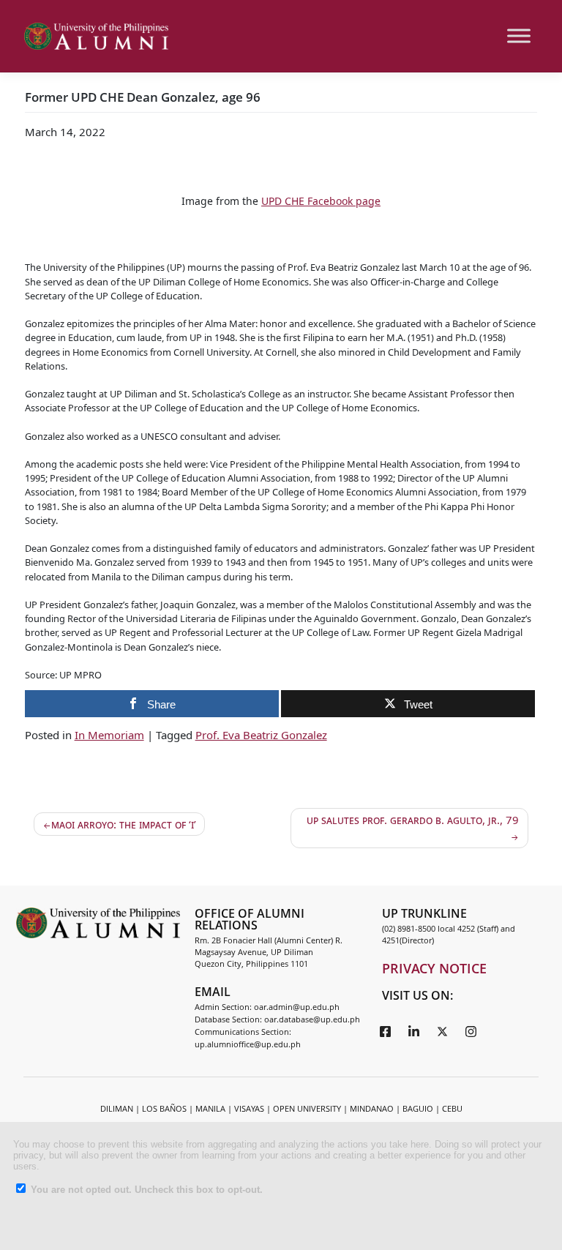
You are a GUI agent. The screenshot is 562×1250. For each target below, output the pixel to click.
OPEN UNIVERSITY (307, 1108)
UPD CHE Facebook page (321, 201)
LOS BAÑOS (164, 1108)
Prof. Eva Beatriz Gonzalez (261, 734)
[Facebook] (386, 1030)
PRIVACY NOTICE (434, 968)
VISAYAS (249, 1108)
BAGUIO (417, 1108)
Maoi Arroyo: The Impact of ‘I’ (123, 824)
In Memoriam (109, 734)
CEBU (452, 1108)
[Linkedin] (414, 1030)
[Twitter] (443, 1030)
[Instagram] (471, 1030)
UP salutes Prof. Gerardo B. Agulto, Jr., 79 (413, 819)
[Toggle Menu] (519, 36)
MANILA (210, 1108)
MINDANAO (372, 1108)
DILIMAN (116, 1108)
